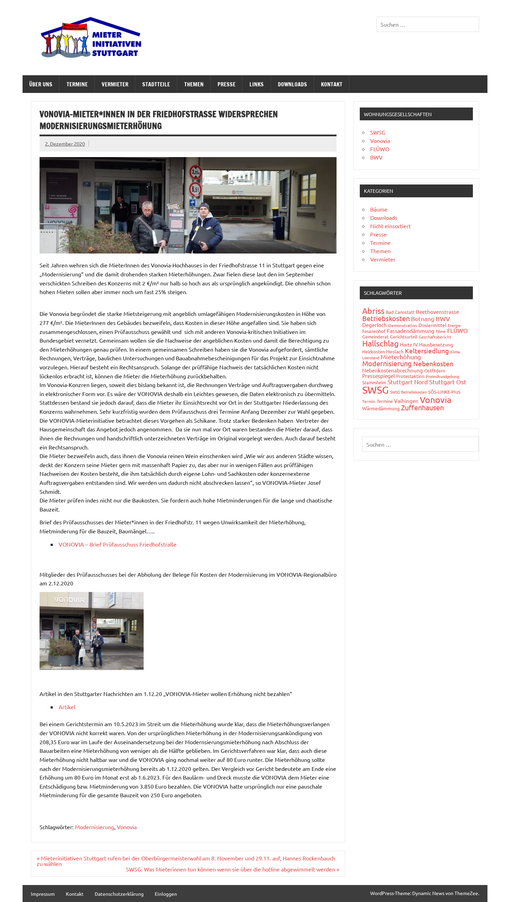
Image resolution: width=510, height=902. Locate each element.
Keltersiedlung (427, 350)
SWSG (377, 132)
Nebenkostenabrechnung (392, 370)
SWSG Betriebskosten (408, 392)
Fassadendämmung (410, 330)
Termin (368, 401)
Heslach (394, 351)
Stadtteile (156, 84)
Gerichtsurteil (403, 337)
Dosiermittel (432, 325)
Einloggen (166, 893)
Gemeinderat (375, 337)
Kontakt (331, 84)
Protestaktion (410, 376)
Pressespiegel (378, 375)
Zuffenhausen (422, 407)
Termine (77, 84)
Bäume (379, 209)
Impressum (43, 893)
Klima (455, 351)
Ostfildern (434, 370)
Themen (194, 84)
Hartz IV (409, 344)
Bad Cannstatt (400, 312)
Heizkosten (373, 351)
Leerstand (370, 357)
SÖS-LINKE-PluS (444, 392)
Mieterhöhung (401, 356)
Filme (441, 331)
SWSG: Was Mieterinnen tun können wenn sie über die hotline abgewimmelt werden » (232, 869)
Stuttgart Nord (408, 381)
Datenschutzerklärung (119, 893)
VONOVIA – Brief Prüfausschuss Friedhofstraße (118, 544)
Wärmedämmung (381, 408)
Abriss (373, 311)
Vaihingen (406, 400)
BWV (376, 157)
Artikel (67, 706)
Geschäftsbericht (435, 337)
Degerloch (374, 324)
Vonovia (127, 826)
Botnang (422, 318)
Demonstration (402, 325)
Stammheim (374, 382)
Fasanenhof (373, 331)
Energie (454, 325)
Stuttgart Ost (447, 381)
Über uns (40, 84)
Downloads (292, 84)
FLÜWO (379, 148)
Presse (227, 84)
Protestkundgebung (442, 376)
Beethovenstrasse (437, 311)
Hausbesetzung (436, 344)
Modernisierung (94, 826)
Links (256, 84)
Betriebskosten (386, 318)
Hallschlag (380, 343)
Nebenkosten (433, 363)
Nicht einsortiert (390, 225)
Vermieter (115, 84)
